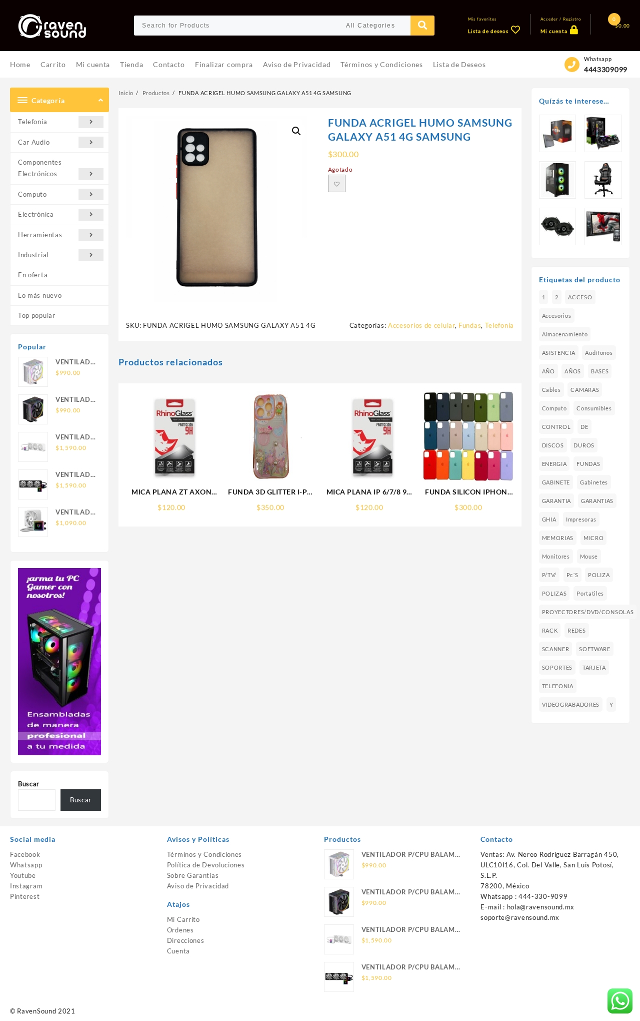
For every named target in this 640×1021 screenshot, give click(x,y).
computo (554, 408)
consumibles (594, 408)
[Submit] (422, 26)
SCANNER (556, 649)
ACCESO (580, 297)
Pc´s (572, 575)
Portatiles (590, 593)
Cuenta (178, 951)
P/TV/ (549, 575)
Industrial (33, 255)
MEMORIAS (558, 538)
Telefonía (32, 122)
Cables (551, 389)
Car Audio (34, 142)
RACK (550, 630)
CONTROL (556, 426)
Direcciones (185, 940)
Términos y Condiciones (204, 854)
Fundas (469, 325)
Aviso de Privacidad (198, 886)
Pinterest (25, 896)
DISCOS (553, 445)
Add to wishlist (337, 183)
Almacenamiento (565, 334)
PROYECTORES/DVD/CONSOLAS (588, 612)
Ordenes (180, 930)
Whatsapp (26, 865)
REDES (577, 630)
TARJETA (594, 667)
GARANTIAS (597, 500)
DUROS (584, 445)
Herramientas (40, 235)
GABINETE (556, 482)
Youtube (23, 875)
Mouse (589, 556)
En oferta (33, 275)
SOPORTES (557, 667)
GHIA (549, 519)
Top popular (37, 315)
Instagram (26, 886)
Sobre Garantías (193, 875)
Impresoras (581, 519)
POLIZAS (554, 593)
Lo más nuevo (40, 295)
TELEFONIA (558, 686)
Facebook (25, 854)
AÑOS (572, 371)
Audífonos (598, 352)
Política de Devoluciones (206, 865)
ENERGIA (554, 463)
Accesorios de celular (421, 325)
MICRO (594, 538)
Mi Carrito (183, 919)
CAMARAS (584, 389)
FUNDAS (588, 463)
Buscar (29, 784)
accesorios (557, 315)
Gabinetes (594, 482)
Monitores (556, 556)
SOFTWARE (594, 649)
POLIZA (599, 575)
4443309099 (606, 69)
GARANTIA (557, 500)
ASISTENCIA (559, 352)
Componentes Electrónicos (40, 168)
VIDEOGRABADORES (571, 704)
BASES (600, 371)
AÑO (548, 371)
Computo (32, 194)
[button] (297, 131)
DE (584, 426)
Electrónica (36, 214)
